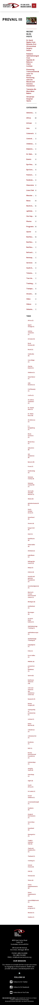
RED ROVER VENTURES (8, 998)
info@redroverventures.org (22, 957)
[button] (34, 5)
